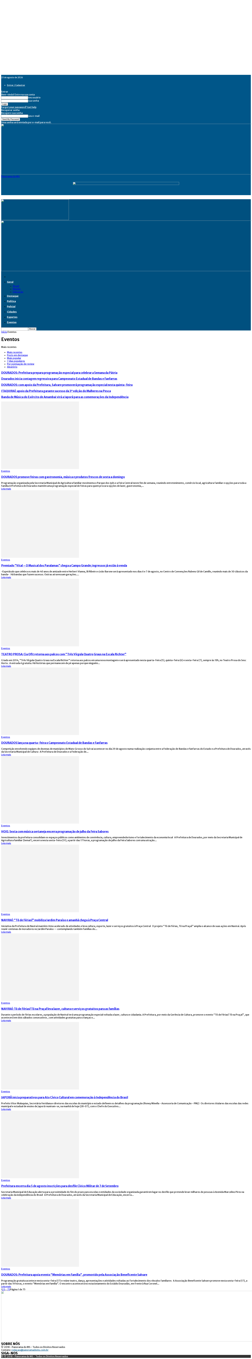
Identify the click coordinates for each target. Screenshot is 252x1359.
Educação (18, 291)
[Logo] (35, 219)
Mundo (17, 288)
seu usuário (34, 97)
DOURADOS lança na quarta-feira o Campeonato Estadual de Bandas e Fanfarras (54, 743)
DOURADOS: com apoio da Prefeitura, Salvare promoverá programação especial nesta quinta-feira (67, 385)
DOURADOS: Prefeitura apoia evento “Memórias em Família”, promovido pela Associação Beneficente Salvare (74, 1274)
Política (11, 301)
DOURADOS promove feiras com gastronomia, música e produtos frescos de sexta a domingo (63, 477)
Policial (11, 306)
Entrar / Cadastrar (16, 85)
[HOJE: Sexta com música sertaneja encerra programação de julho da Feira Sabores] (40, 822)
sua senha (33, 100)
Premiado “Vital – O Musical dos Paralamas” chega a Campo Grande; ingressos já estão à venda (64, 565)
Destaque (13, 296)
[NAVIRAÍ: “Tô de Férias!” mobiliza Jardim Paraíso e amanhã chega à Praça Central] (40, 911)
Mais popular (14, 358)
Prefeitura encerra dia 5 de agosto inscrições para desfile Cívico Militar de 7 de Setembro (60, 1186)
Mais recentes (14, 352)
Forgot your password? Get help (18, 107)
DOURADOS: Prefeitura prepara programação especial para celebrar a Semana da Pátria (59, 372)
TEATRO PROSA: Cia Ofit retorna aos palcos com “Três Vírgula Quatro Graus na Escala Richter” (63, 654)
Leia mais (6, 488)
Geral (10, 281)
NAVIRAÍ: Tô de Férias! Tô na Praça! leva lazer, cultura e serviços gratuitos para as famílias (60, 1009)
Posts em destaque (17, 355)
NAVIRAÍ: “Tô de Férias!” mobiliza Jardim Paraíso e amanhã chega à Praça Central (54, 920)
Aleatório (12, 366)
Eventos (11, 322)
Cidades (12, 311)
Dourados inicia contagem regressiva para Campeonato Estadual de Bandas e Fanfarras (59, 378)
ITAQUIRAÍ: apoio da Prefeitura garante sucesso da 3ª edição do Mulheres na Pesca (56, 391)
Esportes (12, 317)
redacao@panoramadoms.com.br (30, 1349)
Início (4, 331)
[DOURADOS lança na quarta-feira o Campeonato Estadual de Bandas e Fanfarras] (40, 734)
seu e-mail (34, 115)
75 (8, 1289)
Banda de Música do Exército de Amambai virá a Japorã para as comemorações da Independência (64, 397)
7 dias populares (16, 361)
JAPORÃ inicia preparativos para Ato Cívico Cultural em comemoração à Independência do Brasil (64, 1097)
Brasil (16, 286)
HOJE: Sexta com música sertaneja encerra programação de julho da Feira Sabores (55, 831)
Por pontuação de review (20, 363)
